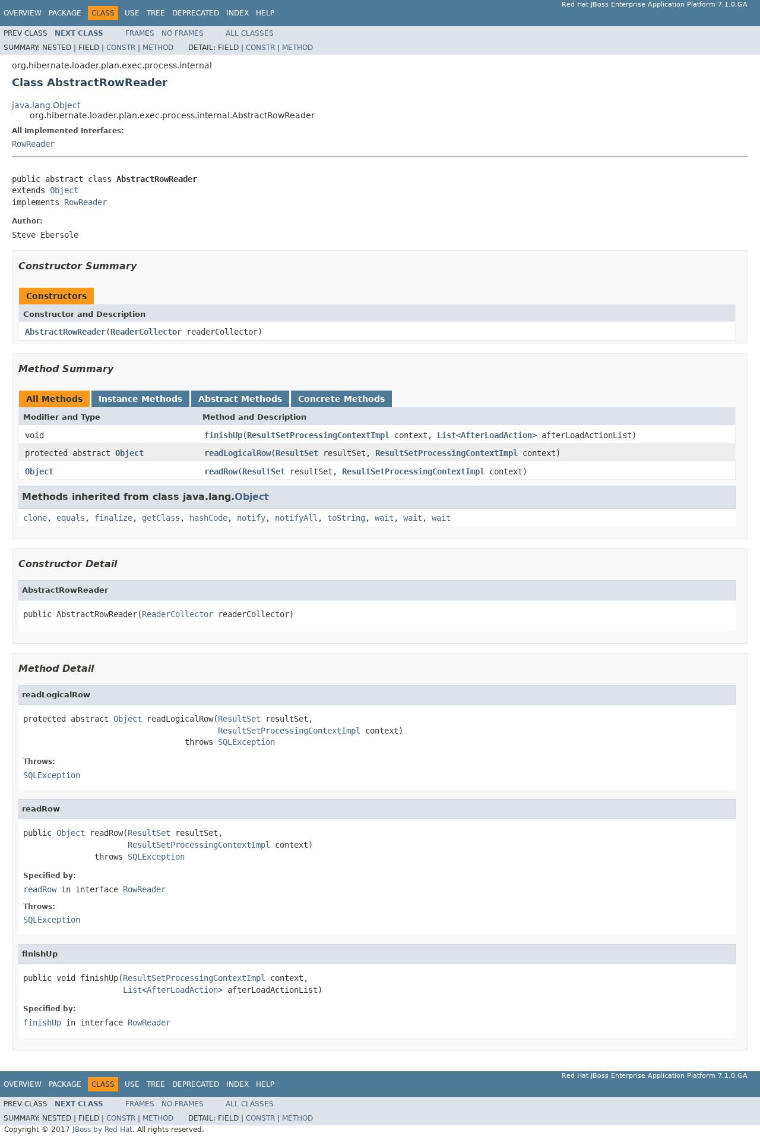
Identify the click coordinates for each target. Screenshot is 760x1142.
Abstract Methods (240, 399)
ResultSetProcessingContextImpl (318, 435)
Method (157, 47)
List (446, 435)
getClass (161, 518)
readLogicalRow (237, 453)
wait (384, 518)
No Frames (183, 33)
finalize (113, 518)
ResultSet (297, 453)
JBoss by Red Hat (102, 1129)
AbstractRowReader (65, 331)
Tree (156, 13)
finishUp (223, 435)
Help (265, 13)
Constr (120, 47)
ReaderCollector (146, 331)
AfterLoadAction (496, 435)
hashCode (208, 518)
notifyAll (296, 518)
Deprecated (195, 13)
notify (251, 518)
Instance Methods (140, 399)
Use (132, 13)
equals (70, 518)
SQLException (246, 742)
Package (65, 13)
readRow (221, 471)
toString (346, 518)
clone (35, 518)
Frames (139, 33)
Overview (23, 13)
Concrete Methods (341, 399)
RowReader (33, 144)
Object (64, 190)
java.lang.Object (46, 105)
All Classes (250, 33)
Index (237, 13)
